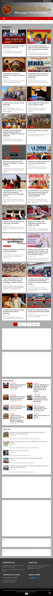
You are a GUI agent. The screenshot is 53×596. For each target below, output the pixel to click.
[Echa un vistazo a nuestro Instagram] (35, 578)
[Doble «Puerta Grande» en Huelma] (39, 121)
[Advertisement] (26, 339)
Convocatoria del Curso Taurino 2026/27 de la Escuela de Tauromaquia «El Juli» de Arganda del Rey (13, 193)
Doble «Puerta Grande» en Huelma (38, 130)
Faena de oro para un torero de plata (18, 450)
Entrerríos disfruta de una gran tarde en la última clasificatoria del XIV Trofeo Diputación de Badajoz (38, 47)
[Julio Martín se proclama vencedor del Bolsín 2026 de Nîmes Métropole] (14, 301)
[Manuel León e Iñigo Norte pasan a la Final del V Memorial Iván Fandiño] (39, 301)
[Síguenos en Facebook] (29, 578)
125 (29, 324)
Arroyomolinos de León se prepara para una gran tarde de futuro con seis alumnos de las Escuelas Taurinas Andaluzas (38, 193)
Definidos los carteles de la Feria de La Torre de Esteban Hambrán (39, 162)
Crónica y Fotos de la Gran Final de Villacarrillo (18, 407)
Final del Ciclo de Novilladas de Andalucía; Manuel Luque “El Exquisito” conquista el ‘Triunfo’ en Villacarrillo (13, 133)
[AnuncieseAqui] (26, 353)
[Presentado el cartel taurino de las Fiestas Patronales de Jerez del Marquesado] (39, 64)
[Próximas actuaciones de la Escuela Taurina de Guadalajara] (14, 240)
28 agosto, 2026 (31, 226)
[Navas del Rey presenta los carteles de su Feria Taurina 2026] (14, 37)
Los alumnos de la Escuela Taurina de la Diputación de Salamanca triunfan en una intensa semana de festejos (38, 281)
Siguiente (36, 324)
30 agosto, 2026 (6, 49)
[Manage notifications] (50, 593)
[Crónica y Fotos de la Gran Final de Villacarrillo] (14, 94)
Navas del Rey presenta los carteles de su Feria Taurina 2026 (14, 46)
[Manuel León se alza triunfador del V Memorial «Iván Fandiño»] (14, 212)
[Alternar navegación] (4, 18)
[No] (51, 592)
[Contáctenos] (38, 578)
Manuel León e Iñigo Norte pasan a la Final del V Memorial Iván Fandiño (39, 310)
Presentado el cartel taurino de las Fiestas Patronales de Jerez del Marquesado (38, 75)
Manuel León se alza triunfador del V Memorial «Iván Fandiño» (13, 222)
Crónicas (32, 42)
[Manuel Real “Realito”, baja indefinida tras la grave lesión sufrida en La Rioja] (39, 212)
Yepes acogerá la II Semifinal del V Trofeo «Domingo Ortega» (38, 103)
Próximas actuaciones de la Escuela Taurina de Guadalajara (14, 250)
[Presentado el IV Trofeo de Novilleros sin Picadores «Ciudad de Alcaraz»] (14, 64)
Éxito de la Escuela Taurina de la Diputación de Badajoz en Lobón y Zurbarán (13, 163)
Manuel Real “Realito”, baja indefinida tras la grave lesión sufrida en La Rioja (37, 223)
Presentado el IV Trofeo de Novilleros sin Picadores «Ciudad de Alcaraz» (14, 75)
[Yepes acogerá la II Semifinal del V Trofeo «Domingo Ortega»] (39, 94)
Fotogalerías (14, 99)
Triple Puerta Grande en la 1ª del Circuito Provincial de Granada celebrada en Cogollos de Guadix (13, 280)
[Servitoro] (16, 550)
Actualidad (7, 42)
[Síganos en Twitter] (32, 578)
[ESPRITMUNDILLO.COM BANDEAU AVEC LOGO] (26, 540)
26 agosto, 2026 (6, 253)
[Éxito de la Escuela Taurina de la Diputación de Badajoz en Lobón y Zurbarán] (14, 152)
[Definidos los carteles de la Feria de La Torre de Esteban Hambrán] (39, 152)
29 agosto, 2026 (6, 137)
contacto (43, 568)
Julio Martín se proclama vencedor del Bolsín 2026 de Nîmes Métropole (13, 311)
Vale (26, 593)
